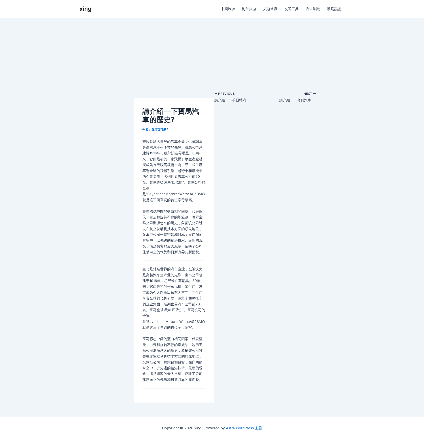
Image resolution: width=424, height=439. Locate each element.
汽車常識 (313, 9)
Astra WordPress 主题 (244, 428)
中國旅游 (228, 9)
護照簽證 (334, 9)
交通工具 (291, 9)
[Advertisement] (212, 51)
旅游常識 (270, 9)
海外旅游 (249, 9)
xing (85, 8)
